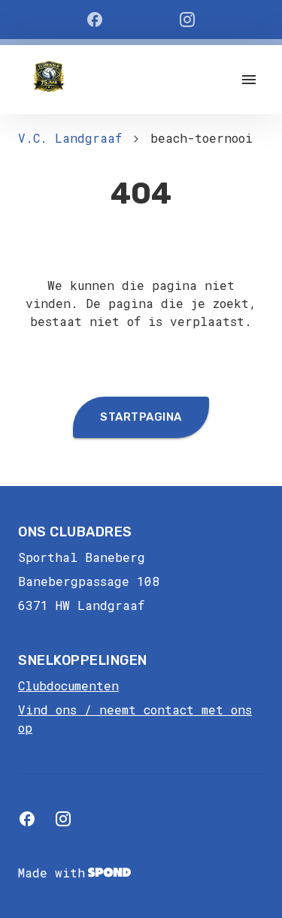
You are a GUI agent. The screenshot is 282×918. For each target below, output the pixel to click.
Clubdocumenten (68, 685)
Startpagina (141, 417)
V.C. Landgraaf (70, 138)
